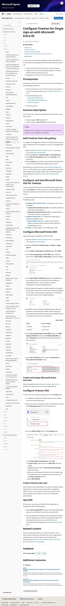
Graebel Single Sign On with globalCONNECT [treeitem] (12, 359)
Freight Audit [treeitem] (9, 225)
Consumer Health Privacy (48, 602)
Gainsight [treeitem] (8, 272)
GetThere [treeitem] (8, 292)
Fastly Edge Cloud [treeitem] (10, 84)
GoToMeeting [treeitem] (9, 353)
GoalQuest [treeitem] (8, 335)
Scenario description (29, 49)
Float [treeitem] (7, 156)
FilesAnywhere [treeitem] (9, 120)
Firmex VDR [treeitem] (9, 126)
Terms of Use (4, 605)
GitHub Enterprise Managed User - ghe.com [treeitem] (12, 317)
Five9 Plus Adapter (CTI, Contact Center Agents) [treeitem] (12, 138)
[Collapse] (19, 22)
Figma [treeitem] (7, 112)
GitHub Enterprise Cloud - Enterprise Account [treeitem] (12, 307)
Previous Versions (15, 602)
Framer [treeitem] (8, 219)
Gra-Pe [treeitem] (7, 363)
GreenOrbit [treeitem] (9, 391)
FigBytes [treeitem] (8, 109)
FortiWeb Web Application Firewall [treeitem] (13, 205)
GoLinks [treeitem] (8, 341)
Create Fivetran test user (35, 221)
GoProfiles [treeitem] (8, 344)
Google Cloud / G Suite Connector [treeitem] (12, 279)
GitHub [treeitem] (7, 300)
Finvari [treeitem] (7, 123)
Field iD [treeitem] (8, 100)
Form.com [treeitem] (8, 192)
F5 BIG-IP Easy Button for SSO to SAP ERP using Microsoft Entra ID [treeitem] (12, 73)
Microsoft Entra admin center (43, 150)
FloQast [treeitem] (8, 165)
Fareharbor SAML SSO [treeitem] (11, 81)
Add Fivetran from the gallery (32, 51)
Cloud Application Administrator (37, 100)
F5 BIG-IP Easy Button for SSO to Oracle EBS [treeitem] (12, 61)
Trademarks (13, 605)
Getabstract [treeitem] (9, 289)
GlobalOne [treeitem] (8, 329)
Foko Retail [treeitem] (8, 174)
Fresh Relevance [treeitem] (10, 240)
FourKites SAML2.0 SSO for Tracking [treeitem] (13, 212)
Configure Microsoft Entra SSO (35, 203)
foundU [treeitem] (8, 208)
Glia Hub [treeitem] (8, 324)
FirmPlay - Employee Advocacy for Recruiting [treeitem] (12, 130)
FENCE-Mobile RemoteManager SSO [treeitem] (11, 93)
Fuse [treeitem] (7, 266)
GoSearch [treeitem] (8, 350)
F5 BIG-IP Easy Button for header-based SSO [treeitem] (12, 56)
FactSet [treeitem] (8, 78)
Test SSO (28, 228)
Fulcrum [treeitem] (8, 261)
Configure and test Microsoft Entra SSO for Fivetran (38, 54)
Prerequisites (27, 47)
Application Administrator (35, 98)
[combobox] (11, 25)
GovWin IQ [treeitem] (8, 347)
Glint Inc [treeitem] (8, 326)
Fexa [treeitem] (7, 97)
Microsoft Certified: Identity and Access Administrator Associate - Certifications (41, 581)
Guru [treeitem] (7, 409)
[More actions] (62, 23)
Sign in (61, 14)
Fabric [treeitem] (7, 52)
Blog (22, 602)
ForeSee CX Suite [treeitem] (10, 189)
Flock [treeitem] (7, 159)
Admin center (58, 18)
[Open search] (57, 13)
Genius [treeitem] (7, 286)
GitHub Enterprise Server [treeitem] (12, 303)
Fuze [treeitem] (7, 269)
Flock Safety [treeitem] (9, 162)
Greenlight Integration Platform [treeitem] (12, 387)
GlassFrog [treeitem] (8, 321)
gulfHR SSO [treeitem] (9, 406)
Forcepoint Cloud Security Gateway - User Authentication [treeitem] (12, 184)
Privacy (36, 602)
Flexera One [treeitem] (9, 150)
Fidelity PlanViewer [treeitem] (11, 103)
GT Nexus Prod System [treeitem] (12, 400)
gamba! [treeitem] (8, 275)
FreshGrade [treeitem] (9, 238)
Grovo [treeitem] (7, 397)
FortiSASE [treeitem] (8, 201)
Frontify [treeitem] (8, 252)
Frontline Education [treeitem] (11, 255)
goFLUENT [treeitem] (8, 338)
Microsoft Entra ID (32, 23)
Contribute (30, 602)
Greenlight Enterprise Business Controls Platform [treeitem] (11, 381)
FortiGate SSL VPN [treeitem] (10, 198)
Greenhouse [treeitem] (9, 372)
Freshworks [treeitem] (9, 246)
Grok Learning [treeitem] (9, 394)
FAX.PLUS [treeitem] (8, 87)
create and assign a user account (50, 384)
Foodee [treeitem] (8, 179)
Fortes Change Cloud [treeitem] (11, 195)
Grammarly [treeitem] (9, 366)
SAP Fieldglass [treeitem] (9, 106)
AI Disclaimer (4, 602)
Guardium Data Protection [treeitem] (13, 403)
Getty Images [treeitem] (9, 295)
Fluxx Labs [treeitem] (8, 168)
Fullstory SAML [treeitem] (9, 264)
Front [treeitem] (7, 249)
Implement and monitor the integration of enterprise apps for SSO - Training (41, 570)
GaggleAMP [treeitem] (9, 283)
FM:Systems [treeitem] (9, 171)
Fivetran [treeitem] (8, 142)
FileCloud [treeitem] (8, 115)
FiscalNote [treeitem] (8, 134)
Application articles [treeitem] (8, 29)
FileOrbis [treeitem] (8, 118)
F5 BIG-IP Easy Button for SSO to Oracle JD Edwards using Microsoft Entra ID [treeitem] (12, 66)
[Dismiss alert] (62, 3)
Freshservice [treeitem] (9, 243)
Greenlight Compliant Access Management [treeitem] (11, 376)
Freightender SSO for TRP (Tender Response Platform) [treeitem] (12, 230)
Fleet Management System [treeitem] (13, 148)
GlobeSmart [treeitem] (9, 332)
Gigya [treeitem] (7, 297)
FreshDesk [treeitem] (8, 235)
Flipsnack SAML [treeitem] (10, 153)
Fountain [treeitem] (8, 216)
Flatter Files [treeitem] (9, 145)
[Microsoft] (3, 14)
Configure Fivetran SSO (33, 216)
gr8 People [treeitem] (8, 355)
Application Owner (33, 102)
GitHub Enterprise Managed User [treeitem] (10, 312)
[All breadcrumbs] (24, 23)
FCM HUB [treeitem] (8, 90)
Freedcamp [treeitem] (9, 222)
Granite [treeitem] (8, 369)
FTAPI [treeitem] (7, 258)
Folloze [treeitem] (7, 177)
